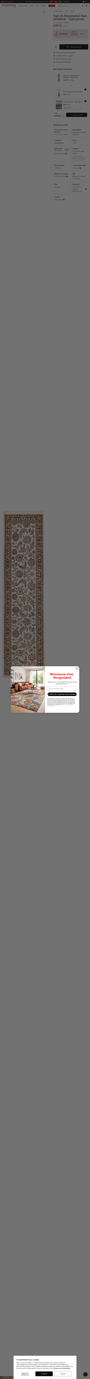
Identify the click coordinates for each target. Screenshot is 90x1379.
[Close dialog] (77, 668)
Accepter (44, 1374)
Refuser (63, 1374)
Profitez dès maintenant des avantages (62, 694)
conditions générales (51, 705)
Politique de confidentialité (61, 1368)
